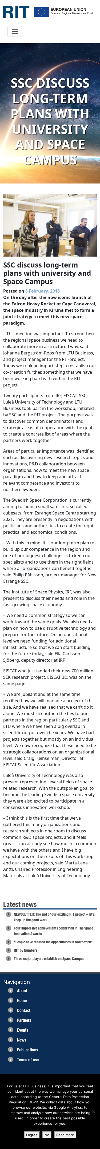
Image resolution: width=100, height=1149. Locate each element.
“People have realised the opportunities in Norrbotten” (53, 942)
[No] (93, 1111)
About (22, 990)
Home (22, 1000)
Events (22, 1030)
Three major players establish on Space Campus (49, 958)
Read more (65, 1135)
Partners (24, 1020)
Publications (27, 1049)
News (21, 1040)
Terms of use (28, 1059)
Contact (23, 1010)
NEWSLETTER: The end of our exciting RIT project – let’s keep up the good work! (54, 917)
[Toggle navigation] (14, 31)
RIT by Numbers (25, 950)
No (47, 1135)
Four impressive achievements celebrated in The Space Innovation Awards (53, 931)
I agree (32, 1135)
